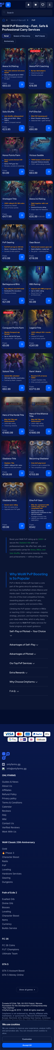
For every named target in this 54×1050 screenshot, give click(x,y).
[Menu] (8, 4)
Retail (6, 36)
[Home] (3, 20)
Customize (27, 1039)
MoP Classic (40, 36)
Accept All (27, 1045)
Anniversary (9, 41)
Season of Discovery (22, 36)
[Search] (5, 43)
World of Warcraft (18, 20)
